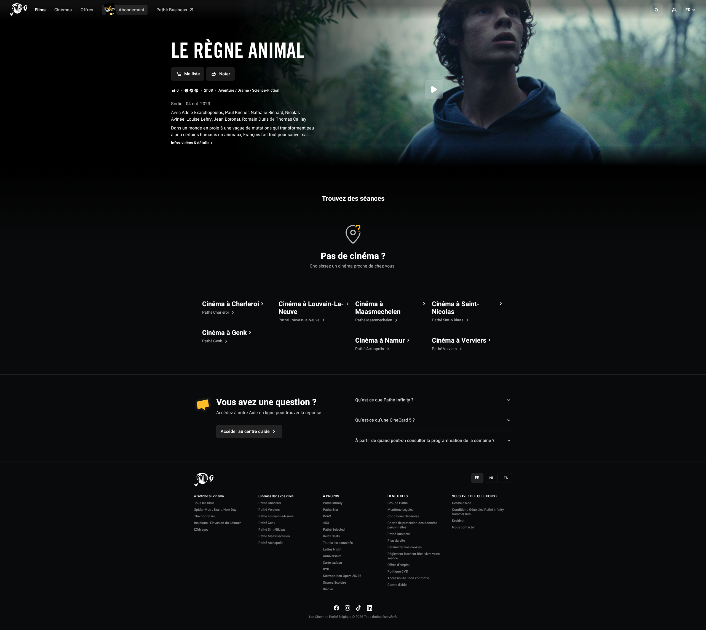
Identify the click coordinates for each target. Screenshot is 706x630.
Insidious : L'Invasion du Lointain (218, 522)
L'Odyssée (201, 529)
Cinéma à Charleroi (230, 304)
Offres (87, 10)
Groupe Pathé (397, 503)
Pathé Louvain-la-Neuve (299, 320)
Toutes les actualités (338, 542)
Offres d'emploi (398, 564)
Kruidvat (458, 520)
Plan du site (396, 540)
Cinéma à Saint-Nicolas (455, 308)
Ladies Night (332, 549)
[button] (656, 10)
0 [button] (177, 90)
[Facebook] (336, 608)
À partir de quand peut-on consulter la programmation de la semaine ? (424, 440)
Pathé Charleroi (215, 312)
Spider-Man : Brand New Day (215, 509)
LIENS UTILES (397, 496)
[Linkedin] (369, 608)
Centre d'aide (397, 584)
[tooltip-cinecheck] (191, 90)
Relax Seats (331, 536)
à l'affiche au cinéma (209, 496)
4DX (326, 522)
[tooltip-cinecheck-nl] (186, 90)
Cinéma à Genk (224, 333)
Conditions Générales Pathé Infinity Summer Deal (478, 512)
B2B (326, 569)
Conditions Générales (403, 516)
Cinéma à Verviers (459, 341)
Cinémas (63, 10)
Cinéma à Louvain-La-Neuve (311, 308)
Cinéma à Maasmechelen (377, 308)
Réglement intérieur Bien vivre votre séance (413, 556)
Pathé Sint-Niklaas (448, 320)
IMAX (327, 516)
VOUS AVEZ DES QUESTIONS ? (474, 496)
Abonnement (131, 10)
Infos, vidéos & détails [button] (190, 143)
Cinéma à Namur (380, 341)
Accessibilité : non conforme (408, 578)
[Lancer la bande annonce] (434, 89)
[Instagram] (347, 608)
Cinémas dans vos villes (275, 496)
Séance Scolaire (334, 582)
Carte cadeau (332, 562)
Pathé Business (172, 10)
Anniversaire (332, 556)
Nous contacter (463, 527)
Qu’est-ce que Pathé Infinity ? (384, 400)
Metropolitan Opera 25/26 (342, 575)
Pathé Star (330, 509)
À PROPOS (331, 496)
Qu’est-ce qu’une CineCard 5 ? (385, 420)
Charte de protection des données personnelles (412, 525)
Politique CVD (397, 571)
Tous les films (204, 503)
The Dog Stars (204, 516)
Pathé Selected (334, 529)
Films (40, 10)
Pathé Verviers (445, 349)
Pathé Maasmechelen (374, 320)
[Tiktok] (358, 608)
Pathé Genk (212, 341)
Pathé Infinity (333, 503)
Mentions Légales (400, 509)
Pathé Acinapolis (370, 349)
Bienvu (328, 589)
